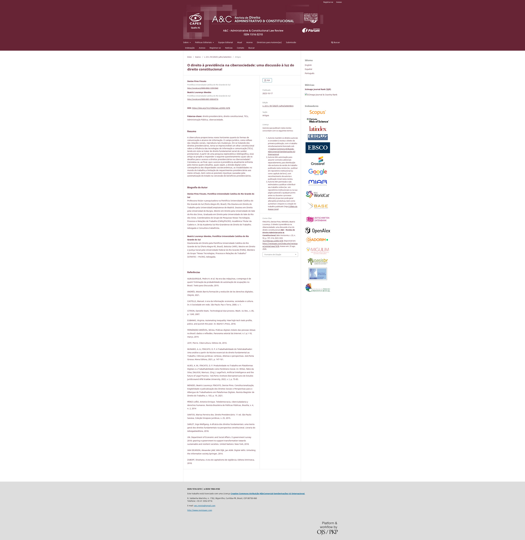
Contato (240, 48)
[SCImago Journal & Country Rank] (321, 94)
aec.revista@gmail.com (204, 505)
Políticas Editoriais (203, 42)
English (308, 65)
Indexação (190, 48)
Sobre (186, 42)
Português (309, 73)
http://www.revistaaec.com (199, 510)
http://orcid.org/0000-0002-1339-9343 (202, 88)
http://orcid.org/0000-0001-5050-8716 (202, 99)
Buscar (251, 48)
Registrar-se (215, 48)
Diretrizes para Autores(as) (269, 42)
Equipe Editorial (225, 42)
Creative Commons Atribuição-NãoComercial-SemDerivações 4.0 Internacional (281, 152)
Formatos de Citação (272, 254)
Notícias (229, 48)
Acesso (202, 48)
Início (189, 57)
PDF (268, 80)
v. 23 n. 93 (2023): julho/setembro (217, 57)
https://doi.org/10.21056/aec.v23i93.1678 (211, 108)
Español (308, 69)
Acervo (249, 42)
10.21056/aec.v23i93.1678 (272, 241)
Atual (239, 42)
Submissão (291, 42)
